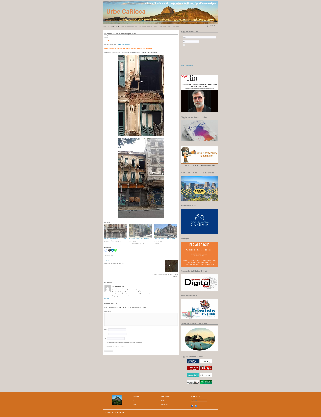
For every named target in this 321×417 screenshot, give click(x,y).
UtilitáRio (149, 26)
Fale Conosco (176, 26)
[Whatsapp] (115, 250)
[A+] (107, 37)
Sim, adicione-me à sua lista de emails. (115, 346)
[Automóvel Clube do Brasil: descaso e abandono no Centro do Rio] (140, 231)
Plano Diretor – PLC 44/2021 (159, 26)
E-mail (106, 334)
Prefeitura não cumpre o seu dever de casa (114, 263)
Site (105, 338)
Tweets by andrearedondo (187, 65)
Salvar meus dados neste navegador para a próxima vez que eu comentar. (124, 342)
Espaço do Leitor (165, 396)
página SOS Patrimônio (124, 44)
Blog (117, 26)
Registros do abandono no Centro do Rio (115, 238)
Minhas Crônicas (142, 26)
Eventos (122, 26)
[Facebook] (105, 250)
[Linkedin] (112, 250)
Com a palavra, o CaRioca (131, 26)
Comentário (107, 311)
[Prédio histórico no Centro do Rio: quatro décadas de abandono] (165, 231)
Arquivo (169, 26)
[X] (109, 250)
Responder (107, 298)
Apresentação (111, 26)
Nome (106, 329)
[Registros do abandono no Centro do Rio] (115, 231)
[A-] (105, 37)
